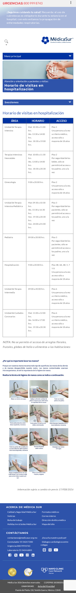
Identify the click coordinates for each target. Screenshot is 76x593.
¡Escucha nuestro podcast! (54, 537)
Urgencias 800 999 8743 (18, 546)
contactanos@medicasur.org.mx (22, 537)
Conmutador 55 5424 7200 (20, 542)
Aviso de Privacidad (46, 586)
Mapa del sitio (48, 524)
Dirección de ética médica (54, 520)
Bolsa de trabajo (14, 520)
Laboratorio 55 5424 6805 (19, 550)
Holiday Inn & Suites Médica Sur (22, 524)
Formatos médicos (50, 512)
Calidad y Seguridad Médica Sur (21, 512)
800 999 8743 (23, 3)
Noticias (11, 516)
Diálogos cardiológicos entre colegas (54, 543)
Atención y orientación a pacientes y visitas (26, 81)
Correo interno (49, 516)
